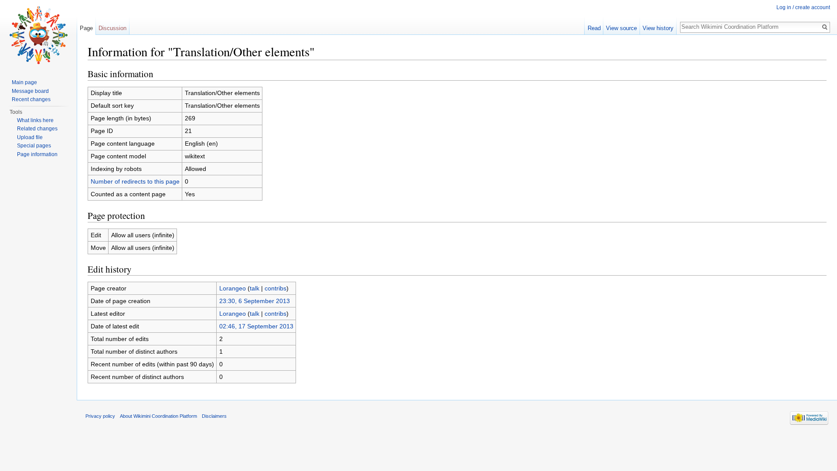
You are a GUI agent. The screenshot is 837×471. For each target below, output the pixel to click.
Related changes (37, 129)
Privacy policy (100, 416)
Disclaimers (214, 416)
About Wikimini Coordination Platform (158, 416)
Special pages (34, 146)
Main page (24, 82)
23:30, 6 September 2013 (254, 300)
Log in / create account (803, 7)
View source (621, 28)
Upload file (30, 137)
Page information (37, 154)
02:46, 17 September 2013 (256, 326)
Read (594, 28)
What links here (35, 120)
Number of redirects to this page (135, 181)
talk (254, 288)
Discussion (112, 28)
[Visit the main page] (38, 35)
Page (86, 28)
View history (658, 28)
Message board (30, 91)
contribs (275, 288)
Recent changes (31, 99)
